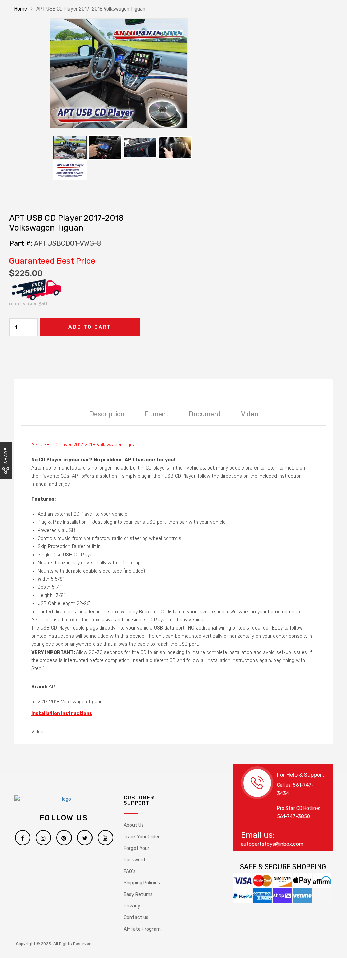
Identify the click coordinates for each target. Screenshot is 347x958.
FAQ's (130, 871)
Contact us (136, 917)
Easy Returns (138, 894)
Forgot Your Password (136, 854)
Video (249, 414)
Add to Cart (89, 327)
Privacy (132, 906)
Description (106, 414)
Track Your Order (142, 837)
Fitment (156, 414)
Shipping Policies (142, 883)
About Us (134, 825)
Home (20, 9)
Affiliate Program (142, 929)
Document (205, 414)
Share (5, 455)
